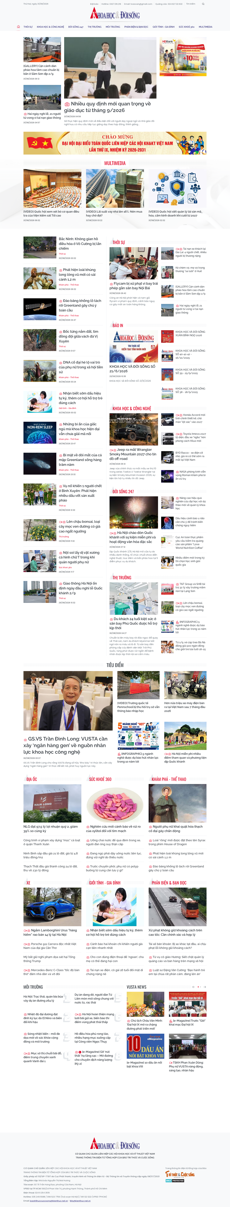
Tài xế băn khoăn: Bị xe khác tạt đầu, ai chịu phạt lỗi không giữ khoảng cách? (177, 946)
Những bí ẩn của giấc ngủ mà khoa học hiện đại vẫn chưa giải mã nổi (79, 429)
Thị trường (94, 27)
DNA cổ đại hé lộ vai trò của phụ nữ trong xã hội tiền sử (81, 367)
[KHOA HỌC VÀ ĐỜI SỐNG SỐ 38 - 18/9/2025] (167, 393)
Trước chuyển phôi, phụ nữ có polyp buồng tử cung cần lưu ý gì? (112, 868)
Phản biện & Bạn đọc (136, 27)
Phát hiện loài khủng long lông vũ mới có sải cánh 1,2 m (77, 274)
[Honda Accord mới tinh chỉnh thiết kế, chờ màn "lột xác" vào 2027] (167, 419)
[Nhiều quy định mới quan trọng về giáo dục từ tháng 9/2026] (110, 68)
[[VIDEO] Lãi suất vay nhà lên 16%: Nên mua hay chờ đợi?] (115, 188)
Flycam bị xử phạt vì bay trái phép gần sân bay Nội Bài (134, 285)
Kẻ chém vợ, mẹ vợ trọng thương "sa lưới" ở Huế (190, 269)
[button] (193, 987)
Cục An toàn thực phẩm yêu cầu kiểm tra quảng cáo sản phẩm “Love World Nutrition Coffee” (189, 542)
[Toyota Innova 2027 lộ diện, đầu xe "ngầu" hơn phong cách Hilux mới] (167, 438)
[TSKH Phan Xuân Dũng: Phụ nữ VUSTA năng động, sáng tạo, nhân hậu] (188, 1046)
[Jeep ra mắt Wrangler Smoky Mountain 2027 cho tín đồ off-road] (134, 429)
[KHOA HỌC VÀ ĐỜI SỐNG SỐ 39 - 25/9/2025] (167, 374)
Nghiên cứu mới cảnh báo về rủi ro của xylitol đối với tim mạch (113, 829)
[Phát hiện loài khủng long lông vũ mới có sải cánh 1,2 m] (39, 278)
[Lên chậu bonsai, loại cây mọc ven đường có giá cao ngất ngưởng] (39, 530)
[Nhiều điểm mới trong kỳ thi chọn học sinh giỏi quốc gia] (167, 562)
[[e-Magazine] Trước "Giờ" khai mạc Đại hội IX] (188, 1004)
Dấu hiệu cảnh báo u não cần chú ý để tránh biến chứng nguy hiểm (190, 522)
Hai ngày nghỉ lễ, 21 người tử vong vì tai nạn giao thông (42, 115)
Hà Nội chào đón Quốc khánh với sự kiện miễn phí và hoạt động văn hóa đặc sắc (133, 537)
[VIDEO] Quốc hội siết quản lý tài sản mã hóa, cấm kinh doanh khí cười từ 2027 (175, 213)
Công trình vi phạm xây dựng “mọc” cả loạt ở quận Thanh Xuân (51, 842)
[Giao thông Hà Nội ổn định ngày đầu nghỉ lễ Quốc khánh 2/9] (39, 592)
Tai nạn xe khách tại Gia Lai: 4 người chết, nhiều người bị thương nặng (191, 252)
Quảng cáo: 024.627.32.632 (168, 4)
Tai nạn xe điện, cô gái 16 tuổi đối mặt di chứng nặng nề (114, 972)
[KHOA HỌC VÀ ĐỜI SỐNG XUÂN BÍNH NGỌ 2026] (167, 336)
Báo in (118, 325)
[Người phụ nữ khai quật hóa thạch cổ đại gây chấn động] (178, 803)
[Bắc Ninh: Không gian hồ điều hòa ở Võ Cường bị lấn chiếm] (39, 247)
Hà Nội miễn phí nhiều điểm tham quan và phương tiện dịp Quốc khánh (185, 757)
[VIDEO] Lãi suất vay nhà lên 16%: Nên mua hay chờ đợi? (114, 213)
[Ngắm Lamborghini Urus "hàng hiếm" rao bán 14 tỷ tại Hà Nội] (52, 907)
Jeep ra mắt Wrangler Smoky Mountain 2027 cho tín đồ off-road (133, 454)
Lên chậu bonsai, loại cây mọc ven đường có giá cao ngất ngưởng (79, 526)
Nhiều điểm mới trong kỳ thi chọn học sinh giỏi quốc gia (190, 561)
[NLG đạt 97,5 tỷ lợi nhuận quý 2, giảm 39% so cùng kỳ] (52, 803)
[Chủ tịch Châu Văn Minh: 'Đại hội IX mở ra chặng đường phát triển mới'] (145, 1004)
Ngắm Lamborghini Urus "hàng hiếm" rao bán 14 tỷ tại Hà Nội (50, 932)
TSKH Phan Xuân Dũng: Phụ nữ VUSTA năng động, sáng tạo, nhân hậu (186, 1066)
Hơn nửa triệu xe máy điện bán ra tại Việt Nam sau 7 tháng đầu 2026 (184, 707)
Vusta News (136, 987)
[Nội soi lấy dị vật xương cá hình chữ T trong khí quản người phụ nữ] (39, 561)
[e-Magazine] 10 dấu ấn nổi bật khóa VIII (144, 1064)
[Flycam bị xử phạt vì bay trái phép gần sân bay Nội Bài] (134, 263)
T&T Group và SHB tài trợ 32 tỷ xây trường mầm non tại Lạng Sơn (190, 588)
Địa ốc (32, 779)
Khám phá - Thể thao (69, 285)
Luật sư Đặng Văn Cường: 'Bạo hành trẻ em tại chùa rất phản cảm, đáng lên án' (177, 972)
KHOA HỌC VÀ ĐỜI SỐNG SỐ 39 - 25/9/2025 (190, 371)
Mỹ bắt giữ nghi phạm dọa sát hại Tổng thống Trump (49, 959)
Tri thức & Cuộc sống (179, 1174)
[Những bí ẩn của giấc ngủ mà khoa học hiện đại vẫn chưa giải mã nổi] (39, 433)
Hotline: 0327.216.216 (111, 4)
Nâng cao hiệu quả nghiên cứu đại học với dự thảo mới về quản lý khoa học (191, 503)
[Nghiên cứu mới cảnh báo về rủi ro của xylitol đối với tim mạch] (115, 803)
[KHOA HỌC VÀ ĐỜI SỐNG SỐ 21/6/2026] (134, 346)
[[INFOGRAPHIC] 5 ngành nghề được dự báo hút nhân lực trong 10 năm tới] (167, 626)
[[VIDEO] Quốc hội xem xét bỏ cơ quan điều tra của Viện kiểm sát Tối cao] (52, 188)
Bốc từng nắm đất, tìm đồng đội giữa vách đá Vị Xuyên (78, 336)
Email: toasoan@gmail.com (138, 4)
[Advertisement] (115, 1101)
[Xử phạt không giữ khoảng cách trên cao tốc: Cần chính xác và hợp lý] (178, 907)
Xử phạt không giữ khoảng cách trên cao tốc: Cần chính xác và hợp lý (175, 932)
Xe (28, 883)
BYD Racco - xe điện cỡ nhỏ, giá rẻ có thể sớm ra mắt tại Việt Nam (190, 456)
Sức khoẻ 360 (186, 27)
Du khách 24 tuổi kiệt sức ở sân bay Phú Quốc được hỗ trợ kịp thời (133, 623)
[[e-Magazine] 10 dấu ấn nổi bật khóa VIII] (145, 1046)
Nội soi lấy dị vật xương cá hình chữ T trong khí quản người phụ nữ (79, 557)
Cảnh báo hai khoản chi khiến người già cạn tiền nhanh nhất (114, 946)
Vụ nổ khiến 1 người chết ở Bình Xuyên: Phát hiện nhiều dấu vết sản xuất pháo (80, 493)
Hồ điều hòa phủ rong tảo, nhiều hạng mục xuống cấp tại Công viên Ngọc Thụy (92, 1037)
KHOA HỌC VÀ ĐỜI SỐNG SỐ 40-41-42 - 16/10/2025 (190, 354)
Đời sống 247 (75, 27)
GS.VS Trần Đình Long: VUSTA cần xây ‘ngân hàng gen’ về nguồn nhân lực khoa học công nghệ (65, 745)
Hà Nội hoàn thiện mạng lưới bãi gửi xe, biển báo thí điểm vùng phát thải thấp (94, 1018)
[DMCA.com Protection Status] (174, 1180)
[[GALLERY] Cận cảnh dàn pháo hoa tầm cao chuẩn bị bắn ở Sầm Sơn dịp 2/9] (42, 49)
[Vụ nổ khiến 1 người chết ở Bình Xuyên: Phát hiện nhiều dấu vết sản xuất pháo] (39, 494)
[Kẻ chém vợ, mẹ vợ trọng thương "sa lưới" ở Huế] (167, 272)
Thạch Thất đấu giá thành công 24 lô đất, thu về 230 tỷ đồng (50, 868)
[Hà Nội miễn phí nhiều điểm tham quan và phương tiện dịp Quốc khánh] (185, 736)
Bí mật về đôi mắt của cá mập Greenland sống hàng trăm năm (80, 460)
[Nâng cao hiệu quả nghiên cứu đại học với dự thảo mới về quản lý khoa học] (167, 502)
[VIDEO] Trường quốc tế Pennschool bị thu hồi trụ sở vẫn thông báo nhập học (138, 707)
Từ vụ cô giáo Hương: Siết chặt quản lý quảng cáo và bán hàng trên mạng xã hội (176, 959)
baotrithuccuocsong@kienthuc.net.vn (49, 1200)
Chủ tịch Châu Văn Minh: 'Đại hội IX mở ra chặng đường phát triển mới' (145, 1024)
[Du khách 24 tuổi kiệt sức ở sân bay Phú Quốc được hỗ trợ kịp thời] (134, 598)
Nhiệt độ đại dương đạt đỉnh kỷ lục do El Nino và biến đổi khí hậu (42, 1018)
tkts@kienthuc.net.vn (80, 1200)
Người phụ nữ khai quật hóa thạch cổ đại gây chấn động (176, 829)
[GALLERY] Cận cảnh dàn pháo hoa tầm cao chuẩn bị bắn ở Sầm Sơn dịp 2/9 (41, 69)
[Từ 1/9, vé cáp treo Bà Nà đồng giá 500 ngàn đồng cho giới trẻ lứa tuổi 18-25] (167, 647)
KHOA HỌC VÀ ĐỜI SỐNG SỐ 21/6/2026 (132, 368)
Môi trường (113, 27)
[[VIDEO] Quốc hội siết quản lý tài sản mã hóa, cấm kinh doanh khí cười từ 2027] (178, 188)
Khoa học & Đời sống (115, 13)
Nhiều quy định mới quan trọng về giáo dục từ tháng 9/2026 (107, 107)
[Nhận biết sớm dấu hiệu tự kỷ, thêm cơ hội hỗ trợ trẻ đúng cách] (39, 402)
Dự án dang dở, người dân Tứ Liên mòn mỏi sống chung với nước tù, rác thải (94, 998)
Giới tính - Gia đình (163, 27)
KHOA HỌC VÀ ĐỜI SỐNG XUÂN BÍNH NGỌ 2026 (190, 333)
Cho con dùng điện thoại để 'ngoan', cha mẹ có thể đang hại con (115, 959)
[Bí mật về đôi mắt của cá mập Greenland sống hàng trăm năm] (39, 464)
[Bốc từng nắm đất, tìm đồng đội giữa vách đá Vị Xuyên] (39, 340)
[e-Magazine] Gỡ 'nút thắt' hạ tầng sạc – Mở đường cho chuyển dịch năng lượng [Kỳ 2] (94, 1057)
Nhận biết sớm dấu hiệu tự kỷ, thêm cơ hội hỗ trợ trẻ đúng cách (80, 398)
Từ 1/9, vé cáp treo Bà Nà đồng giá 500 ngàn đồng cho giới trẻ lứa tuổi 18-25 (191, 646)
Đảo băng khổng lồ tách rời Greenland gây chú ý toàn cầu (80, 305)
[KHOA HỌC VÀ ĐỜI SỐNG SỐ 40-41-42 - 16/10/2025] (167, 355)
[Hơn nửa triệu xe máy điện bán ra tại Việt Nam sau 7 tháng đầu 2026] (185, 685)
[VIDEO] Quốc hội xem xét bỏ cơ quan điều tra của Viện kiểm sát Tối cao (51, 213)
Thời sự (28, 27)
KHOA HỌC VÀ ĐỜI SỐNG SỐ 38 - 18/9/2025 (190, 390)
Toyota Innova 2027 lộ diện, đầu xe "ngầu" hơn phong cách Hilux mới (191, 437)
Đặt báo (94, 4)
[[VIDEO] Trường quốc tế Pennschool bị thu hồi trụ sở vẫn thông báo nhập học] (138, 685)
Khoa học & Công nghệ (50, 27)
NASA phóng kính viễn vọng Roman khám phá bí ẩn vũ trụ (191, 475)
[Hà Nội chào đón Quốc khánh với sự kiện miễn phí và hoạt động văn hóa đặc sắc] (134, 512)
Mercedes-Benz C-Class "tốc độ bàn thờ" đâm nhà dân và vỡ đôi (51, 972)
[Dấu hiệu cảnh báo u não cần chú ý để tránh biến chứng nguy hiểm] (167, 523)
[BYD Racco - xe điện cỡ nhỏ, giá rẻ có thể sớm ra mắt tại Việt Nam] (167, 457)
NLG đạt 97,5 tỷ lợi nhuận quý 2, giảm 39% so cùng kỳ (50, 829)
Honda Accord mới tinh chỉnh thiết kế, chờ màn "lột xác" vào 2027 (190, 418)
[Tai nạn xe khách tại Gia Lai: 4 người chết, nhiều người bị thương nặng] (167, 253)
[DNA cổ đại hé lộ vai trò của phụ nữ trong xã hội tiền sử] (39, 371)
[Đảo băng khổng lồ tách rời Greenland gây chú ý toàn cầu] (39, 309)
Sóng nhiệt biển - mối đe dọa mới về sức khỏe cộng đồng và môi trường (41, 1037)
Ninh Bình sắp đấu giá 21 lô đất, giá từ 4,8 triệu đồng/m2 (50, 855)
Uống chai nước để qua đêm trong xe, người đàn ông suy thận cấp (113, 842)
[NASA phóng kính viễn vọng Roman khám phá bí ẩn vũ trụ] (167, 476)
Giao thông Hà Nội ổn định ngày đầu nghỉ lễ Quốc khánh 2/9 (80, 588)
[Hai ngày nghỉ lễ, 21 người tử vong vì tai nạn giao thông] (42, 97)
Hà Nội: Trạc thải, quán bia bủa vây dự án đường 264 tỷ (43, 998)
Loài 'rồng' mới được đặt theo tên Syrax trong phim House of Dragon (177, 842)
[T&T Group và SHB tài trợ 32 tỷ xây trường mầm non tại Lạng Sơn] (167, 588)
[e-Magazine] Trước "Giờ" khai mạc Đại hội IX (187, 1022)
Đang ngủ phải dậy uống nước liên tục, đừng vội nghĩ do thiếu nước (114, 855)
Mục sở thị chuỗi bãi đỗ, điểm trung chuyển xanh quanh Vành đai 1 (42, 1057)
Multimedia (205, 27)
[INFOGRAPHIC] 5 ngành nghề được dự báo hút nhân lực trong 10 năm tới (191, 627)
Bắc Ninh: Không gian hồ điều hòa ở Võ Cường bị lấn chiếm (80, 244)
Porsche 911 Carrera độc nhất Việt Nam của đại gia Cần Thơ (49, 946)
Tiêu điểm (115, 664)
